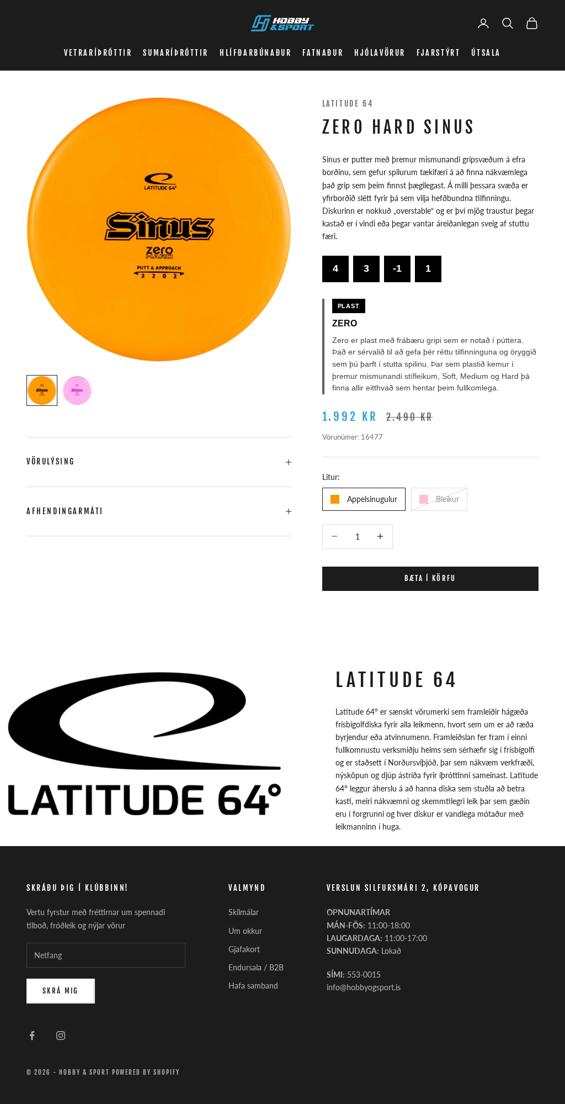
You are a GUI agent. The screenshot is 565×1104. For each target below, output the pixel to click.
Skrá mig (60, 990)
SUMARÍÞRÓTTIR (176, 52)
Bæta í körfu (430, 578)
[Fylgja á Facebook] (32, 1035)
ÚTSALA (486, 52)
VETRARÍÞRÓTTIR (98, 52)
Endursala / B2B (256, 967)
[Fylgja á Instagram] (60, 1035)
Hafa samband (253, 985)
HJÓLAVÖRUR (380, 52)
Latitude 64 (348, 103)
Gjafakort (244, 949)
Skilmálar (243, 912)
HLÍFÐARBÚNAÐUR (255, 52)
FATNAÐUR (322, 52)
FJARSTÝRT (438, 52)
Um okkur (245, 931)
